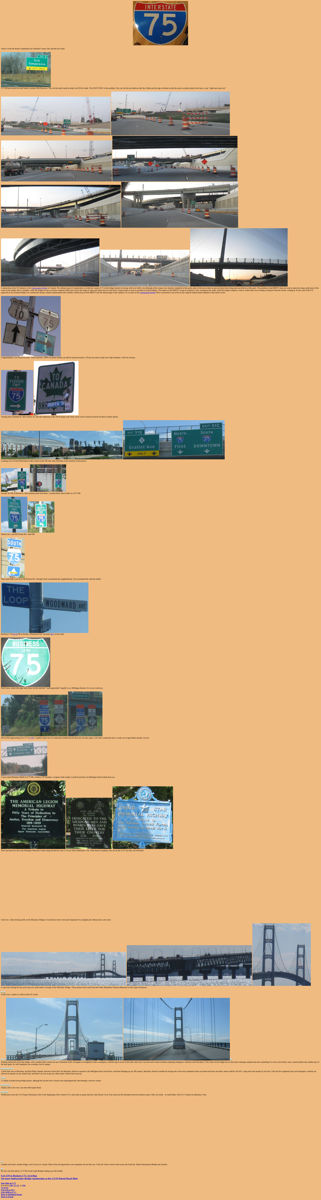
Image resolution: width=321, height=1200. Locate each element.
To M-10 (4, 1188)
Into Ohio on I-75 (8, 1183)
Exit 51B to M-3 (8, 1190)
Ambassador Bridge (39, 288)
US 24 (14, 634)
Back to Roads (7, 1197)
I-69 (32, 738)
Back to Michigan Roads (11, 1194)
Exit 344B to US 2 (8, 1192)
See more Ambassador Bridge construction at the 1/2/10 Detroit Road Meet (39, 1178)
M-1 (52, 634)
